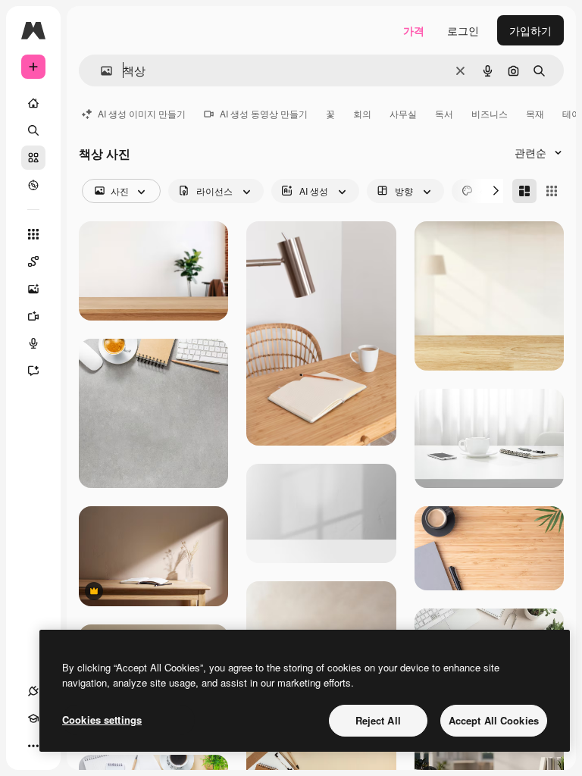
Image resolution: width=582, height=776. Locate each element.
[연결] (33, 691)
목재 (535, 113)
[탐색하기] (33, 185)
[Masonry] (524, 191)
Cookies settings (102, 719)
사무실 (403, 113)
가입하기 (530, 30)
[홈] (33, 103)
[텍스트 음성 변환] (33, 343)
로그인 (463, 30)
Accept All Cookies (494, 720)
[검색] (33, 130)
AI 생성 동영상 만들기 (264, 113)
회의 (362, 113)
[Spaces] (33, 261)
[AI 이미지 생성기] (33, 289)
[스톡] (33, 158)
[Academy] (33, 718)
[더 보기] (33, 746)
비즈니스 (489, 113)
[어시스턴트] (33, 370)
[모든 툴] (33, 234)
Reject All (378, 720)
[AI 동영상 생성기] (33, 316)
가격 (413, 30)
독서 (444, 113)
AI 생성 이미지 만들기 (142, 113)
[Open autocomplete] (100, 71)
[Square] (552, 191)
